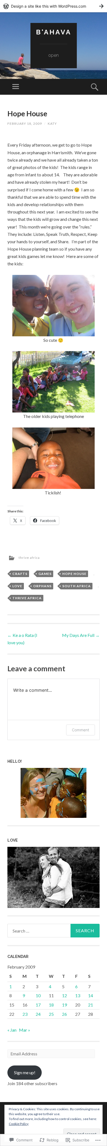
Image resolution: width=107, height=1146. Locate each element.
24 (38, 1014)
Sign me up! (24, 1072)
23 (24, 1014)
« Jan (11, 1029)
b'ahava (53, 32)
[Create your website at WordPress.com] (53, 6)
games (45, 574)
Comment (80, 730)
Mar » (24, 1029)
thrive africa (29, 558)
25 (51, 1014)
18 (51, 1004)
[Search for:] (53, 930)
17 (38, 1004)
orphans (42, 586)
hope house (74, 574)
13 (77, 995)
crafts (19, 574)
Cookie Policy (19, 1124)
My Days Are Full (81, 635)
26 (64, 1014)
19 (64, 1004)
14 (90, 995)
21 (90, 1004)
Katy (52, 123)
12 (64, 995)
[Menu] (15, 87)
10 (38, 995)
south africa (76, 586)
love (17, 586)
